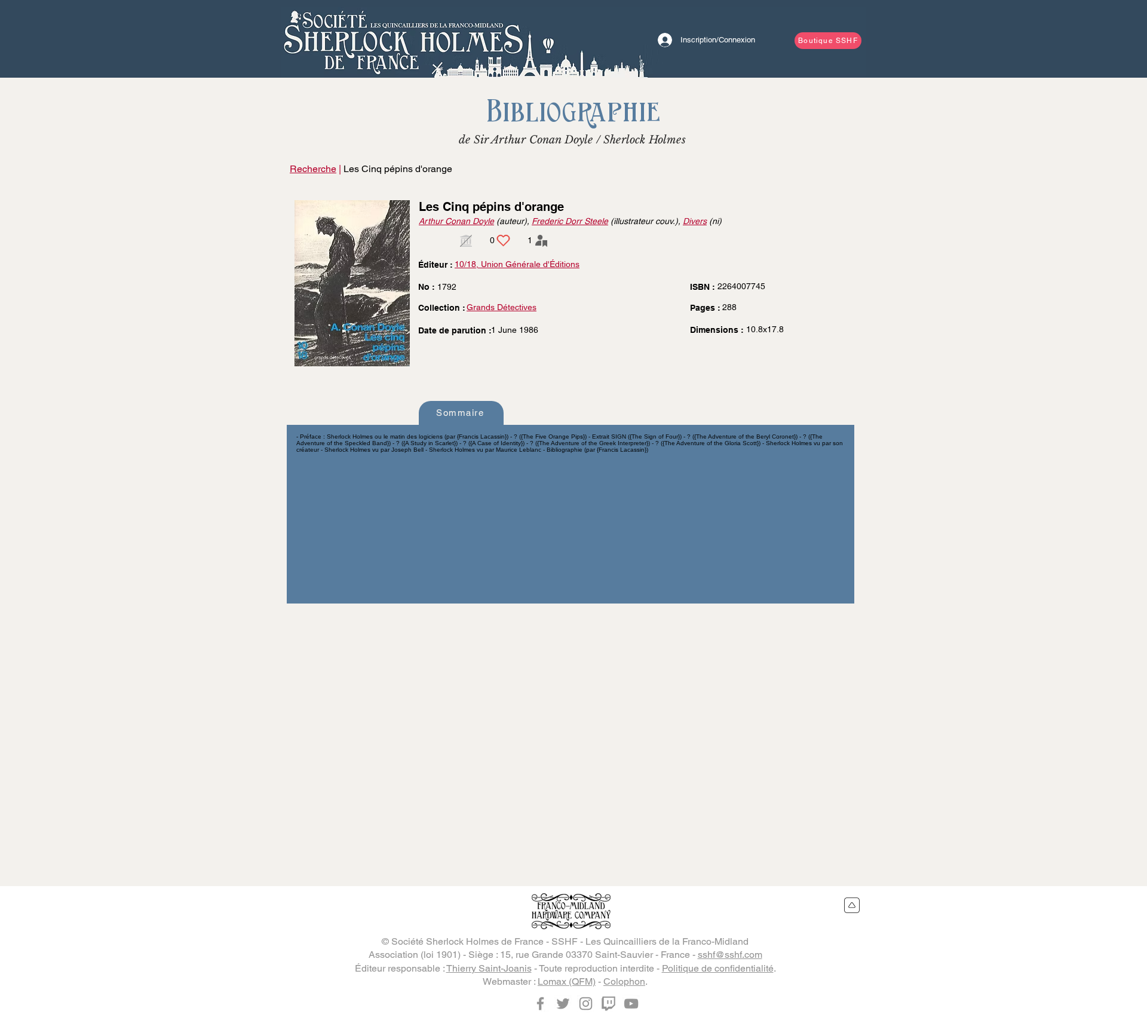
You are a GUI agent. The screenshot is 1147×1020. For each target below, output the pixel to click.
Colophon (624, 981)
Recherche (313, 168)
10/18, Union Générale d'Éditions (517, 264)
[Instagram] (585, 1003)
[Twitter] (563, 1003)
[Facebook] (540, 1003)
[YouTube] (631, 1003)
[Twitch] (608, 1003)
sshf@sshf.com (730, 954)
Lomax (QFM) (567, 981)
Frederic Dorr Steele (570, 221)
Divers (695, 221)
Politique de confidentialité (718, 968)
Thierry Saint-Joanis (489, 968)
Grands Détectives (501, 307)
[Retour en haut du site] (852, 905)
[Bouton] (403, 39)
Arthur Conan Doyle (456, 221)
